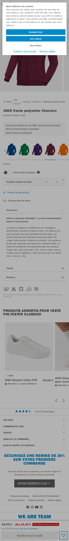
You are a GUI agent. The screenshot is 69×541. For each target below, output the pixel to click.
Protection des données (25, 51)
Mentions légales (47, 51)
